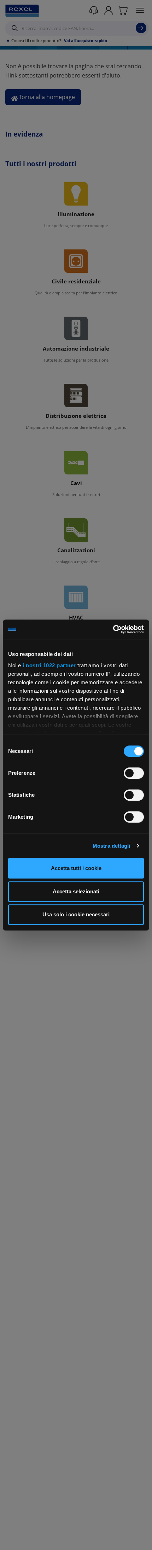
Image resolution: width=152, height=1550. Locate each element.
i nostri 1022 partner (49, 665)
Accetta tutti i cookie (76, 868)
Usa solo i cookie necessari (76, 914)
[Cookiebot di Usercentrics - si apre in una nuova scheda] (113, 629)
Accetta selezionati (76, 891)
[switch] (134, 773)
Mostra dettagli (111, 846)
